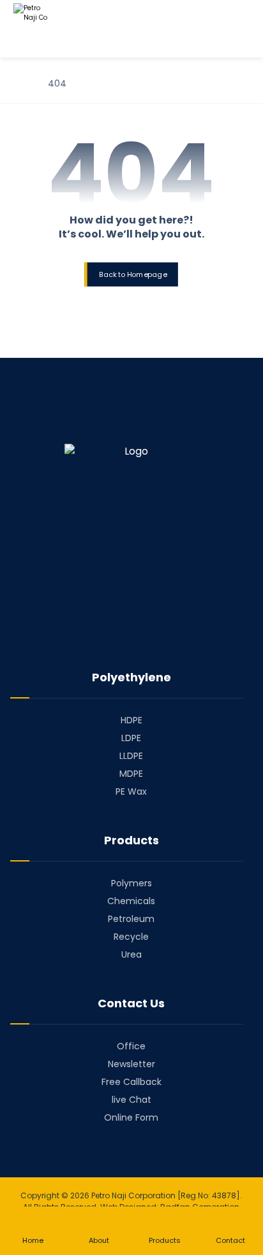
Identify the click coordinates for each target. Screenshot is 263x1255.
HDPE (131, 720)
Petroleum (131, 918)
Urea (131, 954)
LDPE (131, 738)
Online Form (131, 1117)
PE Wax (131, 791)
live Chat (131, 1099)
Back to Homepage (133, 274)
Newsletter (131, 1064)
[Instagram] (149, 628)
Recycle (131, 936)
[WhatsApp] (167, 628)
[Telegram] (131, 628)
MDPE (131, 773)
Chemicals (131, 901)
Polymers (131, 883)
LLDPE (131, 755)
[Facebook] (96, 628)
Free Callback (131, 1081)
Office (131, 1046)
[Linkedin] (114, 628)
